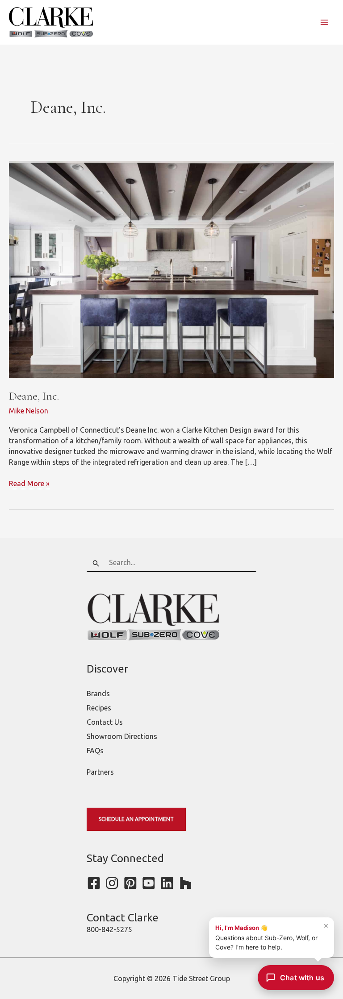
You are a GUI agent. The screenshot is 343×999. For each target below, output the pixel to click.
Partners (100, 772)
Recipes (99, 708)
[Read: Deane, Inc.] (171, 268)
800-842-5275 (109, 929)
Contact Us (105, 722)
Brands (98, 693)
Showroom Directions (122, 736)
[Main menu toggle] (324, 22)
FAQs (95, 751)
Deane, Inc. (34, 396)
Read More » (29, 484)
